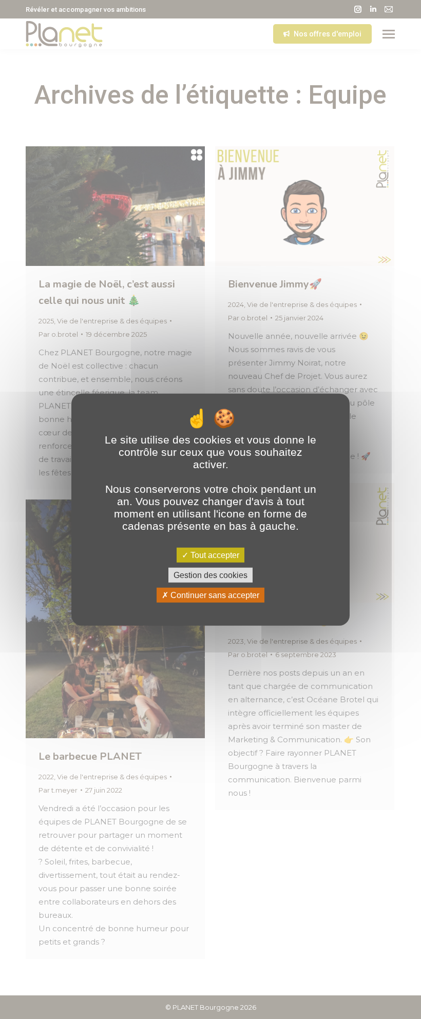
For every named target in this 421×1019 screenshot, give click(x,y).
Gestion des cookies (210, 574)
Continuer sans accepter (213, 595)
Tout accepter (213, 554)
